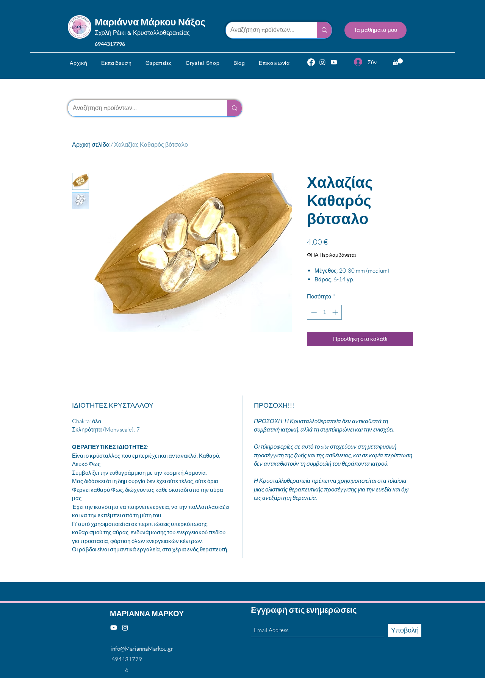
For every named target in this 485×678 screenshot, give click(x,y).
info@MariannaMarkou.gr (142, 648)
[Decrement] (313, 312)
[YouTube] (334, 62)
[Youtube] (113, 627)
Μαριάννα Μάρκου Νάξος (150, 21)
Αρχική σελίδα (91, 144)
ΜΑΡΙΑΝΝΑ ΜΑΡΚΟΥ (147, 613)
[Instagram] (322, 62)
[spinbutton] (324, 312)
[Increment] (336, 312)
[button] (116, 63)
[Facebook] (311, 62)
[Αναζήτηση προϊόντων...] (324, 30)
